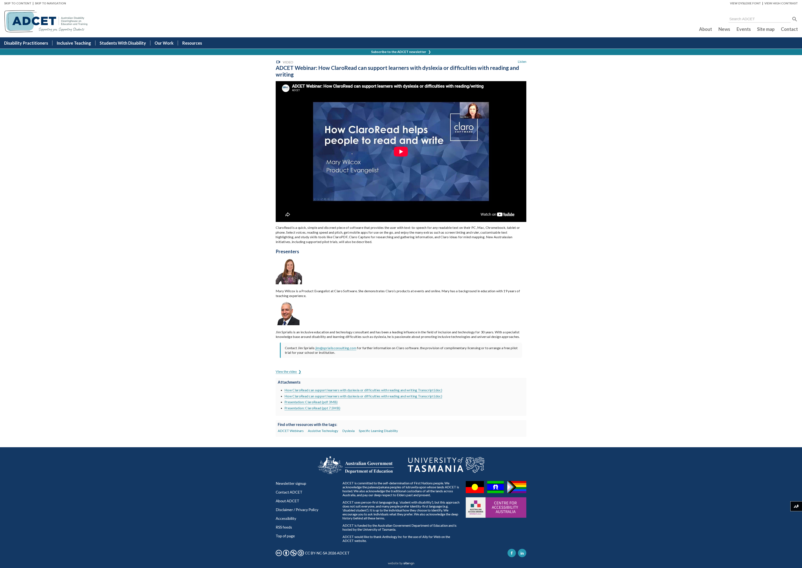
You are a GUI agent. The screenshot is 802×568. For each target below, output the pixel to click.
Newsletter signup (291, 483)
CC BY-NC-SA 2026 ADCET (327, 553)
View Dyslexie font (745, 3)
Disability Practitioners (26, 42)
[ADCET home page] (46, 21)
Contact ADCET (289, 492)
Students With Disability (123, 42)
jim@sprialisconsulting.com (335, 348)
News (724, 29)
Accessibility (286, 518)
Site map (766, 29)
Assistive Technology (323, 431)
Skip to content (17, 3)
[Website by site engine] (401, 563)
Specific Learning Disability (378, 431)
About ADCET (287, 501)
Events (743, 29)
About (705, 29)
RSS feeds (284, 527)
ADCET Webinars (291, 431)
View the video (286, 371)
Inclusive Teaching (74, 42)
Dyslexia (348, 431)
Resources (192, 42)
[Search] (795, 19)
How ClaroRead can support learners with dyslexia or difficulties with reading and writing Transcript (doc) (363, 390)
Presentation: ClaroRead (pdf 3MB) (311, 402)
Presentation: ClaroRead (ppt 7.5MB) (312, 408)
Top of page (285, 536)
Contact (789, 29)
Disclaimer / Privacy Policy (297, 509)
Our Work (164, 42)
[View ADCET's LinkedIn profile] (522, 553)
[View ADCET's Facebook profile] (512, 553)
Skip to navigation (50, 3)
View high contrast (781, 3)
